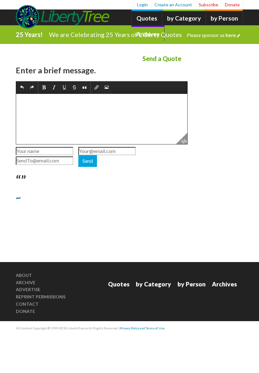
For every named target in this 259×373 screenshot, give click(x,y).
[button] (22, 88)
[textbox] (101, 119)
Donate (232, 4)
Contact (27, 304)
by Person (224, 18)
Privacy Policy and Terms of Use (142, 328)
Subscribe (208, 4)
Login (142, 4)
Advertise (28, 289)
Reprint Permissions (40, 296)
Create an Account (173, 4)
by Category (184, 18)
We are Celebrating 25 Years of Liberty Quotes (142, 34)
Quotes (146, 18)
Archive (25, 282)
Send (87, 161)
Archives (224, 284)
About (24, 275)
